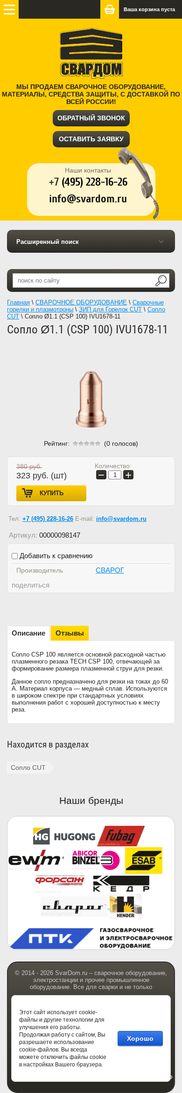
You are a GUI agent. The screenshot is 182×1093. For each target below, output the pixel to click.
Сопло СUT (28, 767)
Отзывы (70, 633)
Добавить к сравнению (55, 556)
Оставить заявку (91, 139)
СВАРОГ (110, 570)
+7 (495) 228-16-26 (47, 518)
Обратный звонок (91, 118)
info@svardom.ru (121, 518)
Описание (28, 633)
